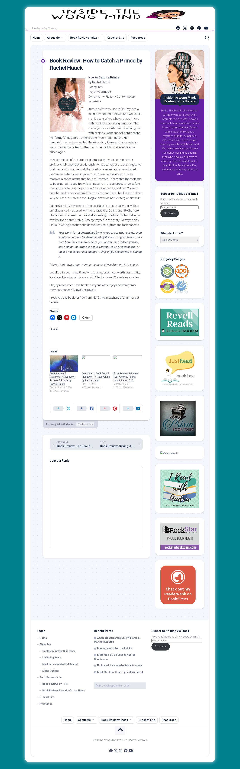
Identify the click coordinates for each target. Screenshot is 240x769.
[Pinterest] (199, 28)
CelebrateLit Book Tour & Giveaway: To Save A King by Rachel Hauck (96, 377)
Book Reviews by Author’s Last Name (63, 690)
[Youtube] (206, 28)
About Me (53, 37)
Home (37, 37)
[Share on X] (61, 408)
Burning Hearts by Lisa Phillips (115, 648)
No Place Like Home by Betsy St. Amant (120, 665)
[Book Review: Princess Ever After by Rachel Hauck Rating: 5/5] (127, 363)
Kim (73, 424)
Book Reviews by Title (55, 683)
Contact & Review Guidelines (59, 651)
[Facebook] (178, 28)
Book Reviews (85, 424)
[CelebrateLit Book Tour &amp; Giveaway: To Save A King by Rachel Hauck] (96, 363)
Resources (138, 37)
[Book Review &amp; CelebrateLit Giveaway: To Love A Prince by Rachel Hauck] (64, 363)
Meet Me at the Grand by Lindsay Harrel (120, 672)
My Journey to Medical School (60, 664)
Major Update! (50, 670)
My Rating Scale (51, 657)
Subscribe (169, 213)
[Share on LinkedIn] (131, 408)
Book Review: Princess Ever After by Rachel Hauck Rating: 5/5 (125, 377)
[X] (185, 28)
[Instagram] (192, 28)
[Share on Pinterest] (107, 408)
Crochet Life (115, 37)
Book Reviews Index (83, 37)
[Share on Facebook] (84, 408)
